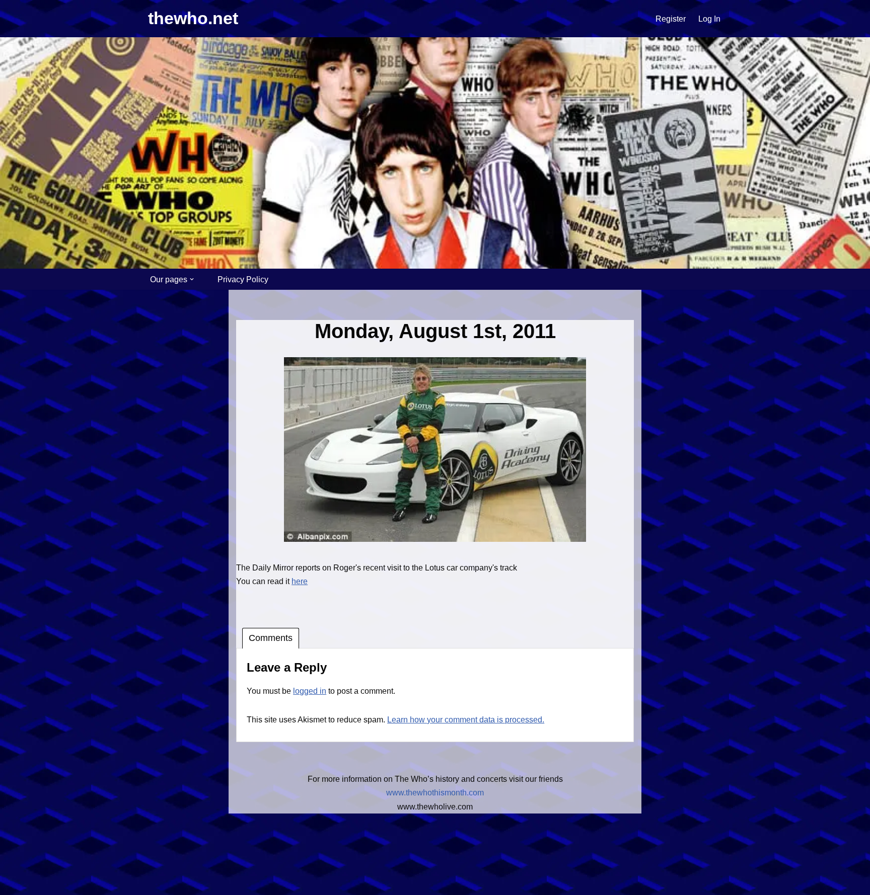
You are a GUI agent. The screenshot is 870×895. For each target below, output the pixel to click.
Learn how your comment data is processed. (465, 719)
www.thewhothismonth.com (435, 792)
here (300, 581)
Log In (709, 19)
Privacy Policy (243, 279)
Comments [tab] (271, 638)
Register (671, 19)
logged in (309, 691)
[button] (192, 279)
